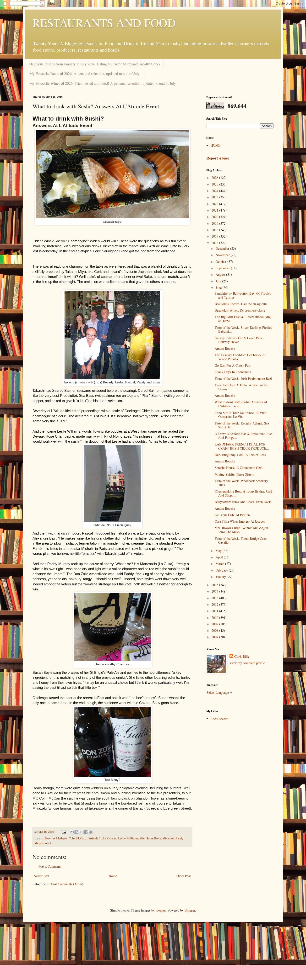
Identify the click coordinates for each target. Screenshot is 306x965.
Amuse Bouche (225, 348)
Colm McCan (77, 838)
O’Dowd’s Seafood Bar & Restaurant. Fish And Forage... (243, 435)
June (219, 287)
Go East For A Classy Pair (233, 365)
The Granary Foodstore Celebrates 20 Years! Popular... (240, 357)
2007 (215, 637)
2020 (215, 216)
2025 (215, 184)
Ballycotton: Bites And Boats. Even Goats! (244, 501)
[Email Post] (63, 832)
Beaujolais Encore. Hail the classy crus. (241, 304)
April (220, 557)
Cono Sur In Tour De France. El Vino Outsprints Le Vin (240, 414)
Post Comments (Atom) (67, 884)
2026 (215, 177)
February (222, 570)
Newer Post (41, 876)
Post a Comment (49, 866)
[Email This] (72, 832)
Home (113, 876)
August (221, 274)
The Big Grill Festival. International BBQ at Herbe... (243, 318)
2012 (215, 604)
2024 (215, 190)
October (221, 261)
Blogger (190, 910)
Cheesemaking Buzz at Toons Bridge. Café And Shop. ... (243, 493)
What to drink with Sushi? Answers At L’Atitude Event (241, 404)
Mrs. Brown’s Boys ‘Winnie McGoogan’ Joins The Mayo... (242, 529)
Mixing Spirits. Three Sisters (234, 474)
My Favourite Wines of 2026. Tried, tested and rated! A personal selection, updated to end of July (102, 83)
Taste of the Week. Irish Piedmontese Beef (243, 378)
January (221, 576)
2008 (215, 630)
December (223, 248)
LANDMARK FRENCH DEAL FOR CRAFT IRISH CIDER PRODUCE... (242, 446)
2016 (215, 242)
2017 (215, 236)
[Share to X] (81, 832)
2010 (215, 617)
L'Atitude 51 (94, 838)
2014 (215, 591)
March (220, 563)
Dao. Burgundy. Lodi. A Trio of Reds (240, 454)
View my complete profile (247, 663)
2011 (215, 611)
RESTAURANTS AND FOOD (104, 22)
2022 (215, 203)
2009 (215, 624)
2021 (215, 210)
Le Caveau (109, 838)
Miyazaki (168, 838)
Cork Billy (241, 656)
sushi (48, 843)
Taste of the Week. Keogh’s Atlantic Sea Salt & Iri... (242, 425)
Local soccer (219, 718)
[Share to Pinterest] (90, 832)
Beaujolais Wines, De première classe (240, 310)
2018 (215, 230)
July (219, 281)
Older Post (183, 876)
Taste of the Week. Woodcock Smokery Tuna (241, 482)
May (219, 550)
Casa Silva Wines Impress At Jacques (240, 521)
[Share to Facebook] (85, 832)
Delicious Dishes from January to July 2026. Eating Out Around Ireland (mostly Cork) (94, 63)
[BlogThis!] (76, 832)
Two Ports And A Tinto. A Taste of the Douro (241, 387)
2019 (215, 223)
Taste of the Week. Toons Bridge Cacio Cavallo (241, 540)
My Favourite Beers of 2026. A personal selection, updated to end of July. (84, 73)
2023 (215, 197)
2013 (215, 598)
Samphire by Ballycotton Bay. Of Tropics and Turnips (243, 295)
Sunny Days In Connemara (233, 372)
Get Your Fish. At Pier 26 (232, 515)
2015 (215, 585)
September (223, 268)
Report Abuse (217, 158)
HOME (215, 145)
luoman (161, 910)
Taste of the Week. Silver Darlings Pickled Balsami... (243, 329)
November (223, 255)
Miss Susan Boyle (150, 838)
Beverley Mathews (55, 838)
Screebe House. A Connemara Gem (238, 467)
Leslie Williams (128, 838)
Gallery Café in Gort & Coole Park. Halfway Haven (239, 340)
